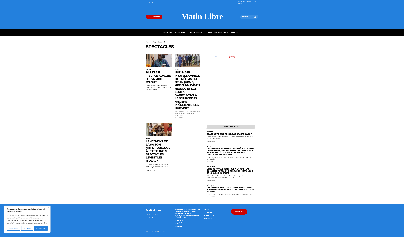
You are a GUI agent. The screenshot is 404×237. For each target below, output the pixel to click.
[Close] (48, 207)
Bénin (148, 138)
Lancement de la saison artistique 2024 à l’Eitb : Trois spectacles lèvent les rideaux (158, 150)
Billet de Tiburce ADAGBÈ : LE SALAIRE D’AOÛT (158, 77)
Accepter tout (41, 228)
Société (149, 69)
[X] (153, 2)
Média (177, 69)
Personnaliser (13, 228)
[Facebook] (146, 2)
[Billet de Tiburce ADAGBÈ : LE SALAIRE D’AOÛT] (159, 60)
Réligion (210, 185)
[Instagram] (149, 2)
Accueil (148, 42)
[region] (27, 219)
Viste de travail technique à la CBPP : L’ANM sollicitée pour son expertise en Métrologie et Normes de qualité (230, 171)
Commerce (211, 167)
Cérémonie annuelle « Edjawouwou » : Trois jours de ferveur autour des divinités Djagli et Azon (230, 189)
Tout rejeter (27, 228)
